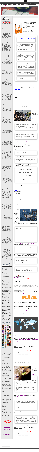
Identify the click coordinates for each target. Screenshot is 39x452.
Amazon (8, 30)
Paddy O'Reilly (3, 158)
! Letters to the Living (5, 296)
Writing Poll (8, 257)
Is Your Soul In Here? (5, 120)
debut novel (11, 72)
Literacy (10, 136)
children (8, 64)
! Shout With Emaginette (5, 304)
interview (8, 119)
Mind (10, 145)
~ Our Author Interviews (32, 4)
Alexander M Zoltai (19, 20)
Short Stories (5, 197)
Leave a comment (35, 20)
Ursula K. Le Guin (4, 225)
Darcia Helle (8, 71)
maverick (23, 439)
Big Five (7, 47)
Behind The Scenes (5, 44)
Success (4, 207)
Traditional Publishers (7, 220)
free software (9, 99)
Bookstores (10, 60)
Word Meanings (5, 238)
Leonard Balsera (8, 132)
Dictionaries (5, 74)
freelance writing (5, 98)
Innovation (3, 118)
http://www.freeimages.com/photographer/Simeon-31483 (28, 221)
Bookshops (7, 60)
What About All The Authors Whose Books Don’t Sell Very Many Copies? (6, 231)
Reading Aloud (3, 179)
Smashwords (4, 200)
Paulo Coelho (6, 158)
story (10, 204)
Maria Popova (8, 141)
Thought (5, 216)
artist (2, 33)
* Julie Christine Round (5, 318)
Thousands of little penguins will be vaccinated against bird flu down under (7, 391)
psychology (5, 169)
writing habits (8, 256)
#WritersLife (9, 24)
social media (8, 200)
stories (6, 204)
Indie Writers (8, 117)
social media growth (19, 286)
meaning (4, 143)
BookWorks (19, 199)
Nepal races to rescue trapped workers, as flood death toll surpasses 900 (6, 364)
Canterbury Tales (6, 62)
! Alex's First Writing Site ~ (5, 279)
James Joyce (7, 121)
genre (8, 101)
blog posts (9, 51)
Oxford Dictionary (9, 156)
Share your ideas (6, 196)
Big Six (9, 47)
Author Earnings (9, 36)
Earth (7, 80)
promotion (6, 168)
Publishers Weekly (3, 171)
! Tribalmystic (4, 307)
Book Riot (5, 59)
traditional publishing (31, 286)
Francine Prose (5, 94)
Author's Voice (10, 35)
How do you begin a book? (5, 109)
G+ (7, 100)
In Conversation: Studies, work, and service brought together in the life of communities (7, 404)
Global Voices (5, 373)
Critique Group (3, 71)
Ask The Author (6, 33)
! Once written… (4, 300)
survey (10, 207)
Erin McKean (7, 86)
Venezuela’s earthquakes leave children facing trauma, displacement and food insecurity (6, 383)
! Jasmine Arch (4, 293)
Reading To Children (6, 182)
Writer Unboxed (4, 250)
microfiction (5, 145)
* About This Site (7, 3)
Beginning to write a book (8, 43)
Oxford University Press (9, 157)
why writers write (5, 236)
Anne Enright (5, 32)
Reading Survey (8, 181)
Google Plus (4, 104)
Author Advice (21, 285)
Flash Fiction (4, 93)
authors (10, 39)
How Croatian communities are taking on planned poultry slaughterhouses (6, 375)
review (11, 184)
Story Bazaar (26, 3)
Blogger (3, 50)
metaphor (3, 144)
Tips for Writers (7, 216)
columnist (28, 199)
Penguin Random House (8, 159)
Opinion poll (7, 155)
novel (9, 153)
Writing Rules (8, 259)
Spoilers (3, 203)
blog (10, 47)
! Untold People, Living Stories (6, 309)
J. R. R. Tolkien (4, 121)
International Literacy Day (6, 118)
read (8, 174)
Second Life (8, 187)
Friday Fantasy (4, 100)
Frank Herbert (8, 95)
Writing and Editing (3, 252)
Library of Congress (4, 135)
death (8, 72)
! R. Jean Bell (4, 302)
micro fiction (8, 145)
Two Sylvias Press (31, 439)
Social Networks (29, 358)
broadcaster (22, 199)
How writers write (4, 112)
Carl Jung (9, 62)
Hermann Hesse (4, 108)
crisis (6, 70)
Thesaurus (5, 215)
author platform (25, 285)
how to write (9, 111)
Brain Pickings (7, 61)
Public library (10, 169)
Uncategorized (16, 285)
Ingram (10, 117)
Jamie (2, 122)
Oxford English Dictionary (4, 157)
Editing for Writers (10, 81)
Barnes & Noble (3, 42)
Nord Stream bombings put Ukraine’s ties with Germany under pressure (6, 360)
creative (5, 69)
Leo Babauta (6, 132)
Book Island (6, 55)
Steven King (4, 204)
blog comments (4, 48)
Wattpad (33, 358)
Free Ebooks (5, 97)
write (11, 241)
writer (3, 242)
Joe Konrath (4, 124)
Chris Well (26, 199)
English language (9, 85)
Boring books (3, 61)
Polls (9, 163)
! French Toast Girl (4, 288)
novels (11, 153)
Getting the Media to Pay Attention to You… (21, 106)
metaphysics (7, 144)
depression (3, 73)
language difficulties (7, 129)
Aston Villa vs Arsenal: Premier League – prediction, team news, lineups (6, 368)
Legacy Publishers (7, 131)
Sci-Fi (2, 186)
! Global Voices (4, 289)
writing (8, 250)
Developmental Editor (6, 73)
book (2, 53)
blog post (7, 51)
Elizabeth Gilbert (6, 83)
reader (5, 175)
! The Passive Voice (4, 305)
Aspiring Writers (9, 33)
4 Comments (35, 291)
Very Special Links (10, 4)
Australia (3, 34)
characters (3, 64)
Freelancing (8, 98)
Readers (3, 178)
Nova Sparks (7, 153)
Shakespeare (3, 196)
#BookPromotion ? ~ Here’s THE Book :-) (20, 19)
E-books (9, 79)
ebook (2, 81)
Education (6, 82)
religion (10, 183)
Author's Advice (8, 34)
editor (2, 82)
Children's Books (10, 64)
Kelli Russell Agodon (19, 439)
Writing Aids (10, 251)
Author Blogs (6, 36)
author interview (5, 37)
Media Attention (32, 199)
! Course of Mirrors (4, 285)
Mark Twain (7, 142)
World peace (5, 240)
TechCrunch (6, 209)
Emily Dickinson (5, 84)
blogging (8, 50)
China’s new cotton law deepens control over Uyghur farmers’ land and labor (6, 385)
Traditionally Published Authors (6, 219)
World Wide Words (8, 241)
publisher (5, 170)
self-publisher (7, 191)
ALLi (3, 29)
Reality (8, 182)
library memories (10, 134)
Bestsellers (9, 45)
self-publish (8, 188)
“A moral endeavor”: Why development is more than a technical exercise (5, 417)
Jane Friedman (29, 285)
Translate (7, 19)
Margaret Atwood (4, 141)
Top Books (7, 218)
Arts (3, 33)
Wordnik (8, 238)
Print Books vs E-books (9, 165)
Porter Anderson (4, 164)
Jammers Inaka (4, 122)
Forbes (7, 93)
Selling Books (9, 194)
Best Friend (10, 44)
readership (6, 178)
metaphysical (5, 144)
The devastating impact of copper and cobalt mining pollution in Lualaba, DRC (6, 379)
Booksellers (3, 60)
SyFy (4, 209)
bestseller (2, 45)
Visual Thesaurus (3, 229)
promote (5, 167)
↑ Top (33, 448)
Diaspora (3, 74)
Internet (6, 119)
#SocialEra (3, 24)
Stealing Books (7, 203)
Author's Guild (3, 35)
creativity (3, 70)
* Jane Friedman (4, 317)
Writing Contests (3, 255)
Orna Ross (6, 156)
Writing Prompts (5, 258)
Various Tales (7, 226)
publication (15, 286)
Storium (9, 204)
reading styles (5, 181)
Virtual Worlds (9, 228)
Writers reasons (6, 248)
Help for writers (8, 107)
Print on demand (4, 166)
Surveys (3, 208)
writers (3, 245)
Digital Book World (8, 75)
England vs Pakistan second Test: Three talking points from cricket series (6, 356)
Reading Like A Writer (5, 180)
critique (10, 70)
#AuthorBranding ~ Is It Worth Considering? (21, 362)
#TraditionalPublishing (6, 24)
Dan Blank (6, 71)
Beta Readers (6, 46)
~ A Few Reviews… (17, 4)
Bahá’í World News (7, 395)
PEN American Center (4, 159)
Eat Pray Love (9, 80)
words (10, 238)
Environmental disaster (4, 86)
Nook (8, 151)
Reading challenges (7, 179)
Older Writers (5, 154)
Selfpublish (3, 193)
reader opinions (9, 177)
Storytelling (3, 206)
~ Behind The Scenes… (24, 4)
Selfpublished (5, 193)
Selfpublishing (5, 194)
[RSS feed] (7, 16)
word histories (8, 237)
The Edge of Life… (4, 4)
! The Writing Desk (4, 306)
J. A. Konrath (9, 120)
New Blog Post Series (7, 149)
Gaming (10, 100)
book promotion (16, 199)
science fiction (8, 186)
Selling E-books (3, 195)
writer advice (36, 286)
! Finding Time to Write (5, 286)
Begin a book (10, 42)
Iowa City (11, 119)
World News (5, 350)
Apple (10, 32)
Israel (2, 120)
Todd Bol (4, 217)
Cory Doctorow (7, 68)
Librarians (5, 133)
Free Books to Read (24, 358)
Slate (8, 199)
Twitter (6, 222)
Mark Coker (4, 142)
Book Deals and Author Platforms (19, 203)
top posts (9, 218)
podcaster (36, 199)
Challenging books (8, 63)
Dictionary (8, 74)
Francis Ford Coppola (9, 94)
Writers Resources (5, 249)
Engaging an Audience (9, 84)
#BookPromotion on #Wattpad (19, 290)
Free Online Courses (6, 99)
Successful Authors (7, 207)
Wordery (5, 237)
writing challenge (5, 253)
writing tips (9, 261)
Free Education (8, 97)
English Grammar (5, 85)
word (4, 237)
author (5, 34)
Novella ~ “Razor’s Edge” (19, 3)
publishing (8, 171)
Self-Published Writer (8, 190)
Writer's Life (8, 243)
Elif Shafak (3, 83)
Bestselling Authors (3, 46)
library (3, 134)
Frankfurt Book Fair (4, 95)
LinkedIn (8, 136)
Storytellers (8, 205)
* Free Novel (12, 3)
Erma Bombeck (9, 86)
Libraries (8, 133)
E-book (7, 79)
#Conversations (3, 23)
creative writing (9, 69)
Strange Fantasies (31, 3)
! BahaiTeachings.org (5, 283)
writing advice (6, 251)
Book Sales (9, 59)
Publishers (9, 170)
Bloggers (5, 50)
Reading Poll (3, 181)
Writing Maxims (5, 257)
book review (7, 58)
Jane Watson (4, 123)
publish (3, 170)
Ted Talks (9, 209)
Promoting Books (3, 168)
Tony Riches (5, 218)
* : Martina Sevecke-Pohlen (5, 312)
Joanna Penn (10, 123)
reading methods (10, 180)
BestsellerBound (6, 45)
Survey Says (6, 208)
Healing (5, 107)
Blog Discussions (9, 49)
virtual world (5, 228)
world (9, 239)
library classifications (6, 134)
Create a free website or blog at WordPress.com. (7, 448)
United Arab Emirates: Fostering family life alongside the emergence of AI (6, 400)
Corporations (3, 68)
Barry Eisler (7, 42)
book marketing (16, 358)
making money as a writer (7, 140)
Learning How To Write (8, 130)
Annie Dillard (8, 32)
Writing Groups (5, 256)
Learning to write (3, 131)
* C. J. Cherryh (4, 315)
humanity (3, 113)
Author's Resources (7, 35)
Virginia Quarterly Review (6, 227)
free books (5, 96)
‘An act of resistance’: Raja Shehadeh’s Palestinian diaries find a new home (7, 362)
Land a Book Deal (34, 285)
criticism (8, 70)
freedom (8, 96)
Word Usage (7, 239)
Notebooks (5, 152)
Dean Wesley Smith (6, 72)
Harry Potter (3, 107)
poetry (3, 163)
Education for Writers (10, 82)
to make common (7, 217)
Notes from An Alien (7, 6)
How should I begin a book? (9, 110)
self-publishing (27, 439)
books (7, 59)
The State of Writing (9, 215)
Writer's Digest (5, 243)
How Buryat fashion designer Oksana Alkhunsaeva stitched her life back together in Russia (7, 388)
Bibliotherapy (5, 47)
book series (5, 60)
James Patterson (10, 121)
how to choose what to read (5, 111)
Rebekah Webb (5, 183)
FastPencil (5, 90)
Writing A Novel (8, 252)
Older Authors (3, 154)
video (2, 227)
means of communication (8, 143)
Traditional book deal (25, 286)
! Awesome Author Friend (5, 280)
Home (2, 3)
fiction (6, 91)
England (2, 85)
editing (7, 81)
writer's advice (6, 242)
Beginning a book (3, 43)
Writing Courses (6, 255)
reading (9, 178)
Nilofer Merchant (5, 151)
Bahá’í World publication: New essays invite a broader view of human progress (6, 398)
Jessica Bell (7, 123)
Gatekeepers (3, 101)
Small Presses (10, 199)
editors (4, 82)
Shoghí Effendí (9, 196)
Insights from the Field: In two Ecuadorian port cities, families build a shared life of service (6, 411)
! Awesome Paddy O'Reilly (5, 282)
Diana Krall (9, 73)
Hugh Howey (7, 112)
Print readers (7, 166)
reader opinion (6, 177)
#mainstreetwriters (7, 23)
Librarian (3, 133)
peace (8, 158)
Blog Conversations (5, 49)
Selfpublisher (8, 193)
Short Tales (6, 198)
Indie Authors (7, 116)
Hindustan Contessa (8, 108)
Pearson (10, 158)
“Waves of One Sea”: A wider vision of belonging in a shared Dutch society (6, 413)
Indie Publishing (4, 117)
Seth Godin (9, 195)
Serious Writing (6, 195)
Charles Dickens (5, 64)
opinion (4, 155)
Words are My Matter (4, 239)
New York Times (6, 150)
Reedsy (8, 183)
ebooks (5, 81)
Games (8, 100)
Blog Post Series (4, 52)
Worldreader (4, 241)
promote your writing (8, 167)
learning (5, 130)
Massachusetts (9, 142)
